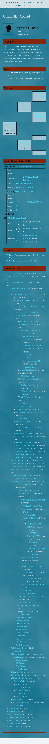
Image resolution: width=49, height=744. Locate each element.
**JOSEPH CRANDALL (26, 184)
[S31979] (5, 260)
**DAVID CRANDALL (16, 218)
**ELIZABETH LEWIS (25, 192)
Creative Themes (39, 741)
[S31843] (5, 254)
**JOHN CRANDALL (25, 166)
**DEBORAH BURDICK (26, 188)
